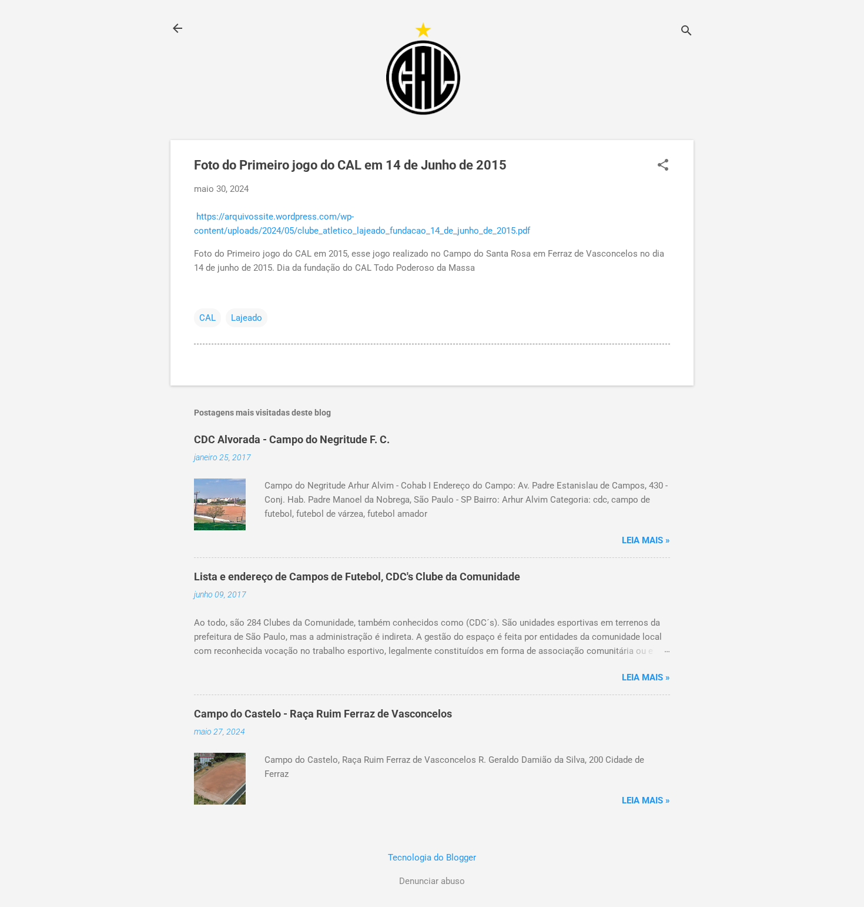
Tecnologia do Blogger (432, 857)
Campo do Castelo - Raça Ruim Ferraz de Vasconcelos (323, 713)
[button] (663, 166)
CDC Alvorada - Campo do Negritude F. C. (292, 439)
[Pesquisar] (686, 32)
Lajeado (246, 318)
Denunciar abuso (432, 881)
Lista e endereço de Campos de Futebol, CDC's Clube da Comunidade (357, 576)
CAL (207, 318)
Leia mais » (646, 540)
